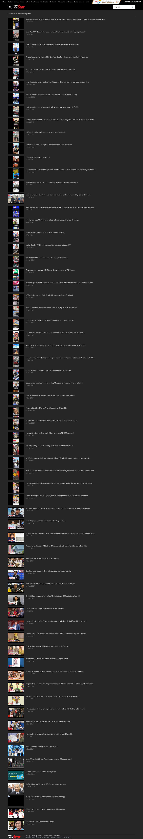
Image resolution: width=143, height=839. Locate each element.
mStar (28, 1)
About (26, 835)
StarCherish (44, 1)
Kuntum (81, 1)
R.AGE (22, 1)
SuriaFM (88, 1)
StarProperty (35, 1)
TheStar (10, 1)
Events (17, 1)
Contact (33, 835)
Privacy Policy (48, 835)
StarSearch (61, 1)
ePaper (4, 1)
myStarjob (69, 1)
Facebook (57, 835)
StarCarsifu (53, 1)
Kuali (75, 1)
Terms (40, 835)
